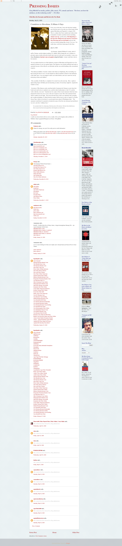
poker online (36, 210)
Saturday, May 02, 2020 (38, 474)
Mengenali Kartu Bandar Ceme (40, 283)
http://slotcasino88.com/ (39, 214)
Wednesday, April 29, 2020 (39, 455)
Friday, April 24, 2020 (38, 435)
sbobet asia (36, 209)
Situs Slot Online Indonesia (39, 177)
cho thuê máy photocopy (67, 131)
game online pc (37, 251)
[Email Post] (52, 112)
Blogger (68, 543)
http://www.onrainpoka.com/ (40, 147)
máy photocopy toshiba (50, 133)
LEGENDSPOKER (37, 340)
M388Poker (36, 363)
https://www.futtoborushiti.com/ (40, 151)
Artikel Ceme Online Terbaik (40, 373)
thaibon (35, 460)
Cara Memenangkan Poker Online (41, 308)
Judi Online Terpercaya (38, 189)
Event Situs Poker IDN (38, 292)
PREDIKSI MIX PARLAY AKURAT (42, 233)
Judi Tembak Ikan (37, 175)
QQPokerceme (36, 334)
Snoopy (35, 161)
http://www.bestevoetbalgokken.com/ (42, 154)
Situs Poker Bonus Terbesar (39, 270)
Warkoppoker (36, 368)
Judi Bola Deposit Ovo (38, 165)
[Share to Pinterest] (60, 112)
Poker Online (36, 198)
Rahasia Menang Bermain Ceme (40, 277)
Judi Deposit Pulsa (37, 196)
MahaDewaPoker (37, 350)
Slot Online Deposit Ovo (39, 168)
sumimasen (36, 205)
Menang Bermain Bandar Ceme (40, 262)
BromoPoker (36, 337)
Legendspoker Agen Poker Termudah (42, 370)
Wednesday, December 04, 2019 (40, 179)
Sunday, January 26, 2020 (39, 253)
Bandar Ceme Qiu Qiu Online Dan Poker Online (44, 316)
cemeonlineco (36, 479)
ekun (34, 431)
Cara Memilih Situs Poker (39, 306)
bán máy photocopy (51, 131)
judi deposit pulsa (37, 207)
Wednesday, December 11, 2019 (40, 200)
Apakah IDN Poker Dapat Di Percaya (42, 321)
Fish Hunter (36, 191)
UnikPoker (35, 335)
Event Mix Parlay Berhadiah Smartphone (42, 345)
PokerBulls (36, 347)
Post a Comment (36, 526)
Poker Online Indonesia (38, 172)
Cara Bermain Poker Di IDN (40, 313)
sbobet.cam (36, 215)
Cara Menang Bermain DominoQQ (41, 301)
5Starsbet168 (36, 355)
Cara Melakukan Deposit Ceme (40, 310)
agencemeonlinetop (38, 499)
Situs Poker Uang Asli (38, 267)
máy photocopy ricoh (65, 133)
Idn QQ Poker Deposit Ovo (39, 167)
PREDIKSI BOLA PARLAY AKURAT (42, 230)
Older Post (75, 532)
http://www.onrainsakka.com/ (40, 149)
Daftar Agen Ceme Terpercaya (40, 293)
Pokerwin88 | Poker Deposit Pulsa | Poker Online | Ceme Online (48, 421)
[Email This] (55, 112)
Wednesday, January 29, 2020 (40, 325)
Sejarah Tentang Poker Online (40, 275)
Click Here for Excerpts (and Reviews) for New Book (44, 17)
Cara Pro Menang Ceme (39, 295)
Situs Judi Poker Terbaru (39, 272)
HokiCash (35, 353)
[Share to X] (57, 112)
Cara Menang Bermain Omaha (40, 303)
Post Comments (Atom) (41, 536)
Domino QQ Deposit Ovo (39, 170)
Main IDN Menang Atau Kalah (40, 285)
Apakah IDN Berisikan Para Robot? (41, 323)
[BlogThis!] (56, 112)
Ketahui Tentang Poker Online (40, 290)
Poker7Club (36, 348)
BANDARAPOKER (38, 360)
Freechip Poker (36, 194)
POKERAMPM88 (37, 450)
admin (35, 184)
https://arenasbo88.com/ (38, 146)
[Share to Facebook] (59, 112)
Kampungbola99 (37, 342)
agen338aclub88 (37, 508)
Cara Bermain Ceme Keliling (40, 296)
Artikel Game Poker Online (39, 375)
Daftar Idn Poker (37, 173)
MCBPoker (36, 344)
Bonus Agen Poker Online (39, 371)
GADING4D (36, 365)
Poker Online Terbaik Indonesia (40, 269)
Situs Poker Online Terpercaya (40, 274)
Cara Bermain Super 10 (38, 280)
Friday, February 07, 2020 (39, 416)
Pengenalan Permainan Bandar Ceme (42, 278)
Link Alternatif (36, 261)
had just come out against (47, 57)
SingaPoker (36, 361)
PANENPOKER (37, 358)
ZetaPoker (35, 352)
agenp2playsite (37, 489)
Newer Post (33, 532)
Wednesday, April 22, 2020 (39, 426)
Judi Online (36, 186)
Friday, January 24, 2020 (39, 237)
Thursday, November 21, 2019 (40, 156)
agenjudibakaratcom (38, 518)
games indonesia (37, 249)
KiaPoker (35, 366)
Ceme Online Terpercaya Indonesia (41, 288)
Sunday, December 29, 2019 (40, 218)
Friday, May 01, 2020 (38, 464)
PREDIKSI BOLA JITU (39, 228)
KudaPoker (36, 188)
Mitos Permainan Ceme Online (40, 282)
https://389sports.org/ (38, 212)
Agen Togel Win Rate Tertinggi (40, 357)
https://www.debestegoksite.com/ (41, 152)
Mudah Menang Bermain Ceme (40, 298)
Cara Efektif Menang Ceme (39, 311)
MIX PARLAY (36, 235)
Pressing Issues (44, 5)
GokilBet (35, 339)
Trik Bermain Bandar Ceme (39, 265)
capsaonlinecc (36, 470)
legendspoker (36, 258)
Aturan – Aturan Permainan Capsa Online (43, 319)
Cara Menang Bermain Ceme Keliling (42, 305)
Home (54, 532)
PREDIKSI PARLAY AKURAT (40, 232)
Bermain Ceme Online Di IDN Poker (42, 314)
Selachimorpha (37, 142)
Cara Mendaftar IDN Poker (39, 300)
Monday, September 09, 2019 (40, 137)
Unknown (35, 126)
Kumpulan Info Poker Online (40, 287)
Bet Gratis (35, 193)
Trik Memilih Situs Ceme (39, 264)
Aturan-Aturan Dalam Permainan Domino (43, 318)
